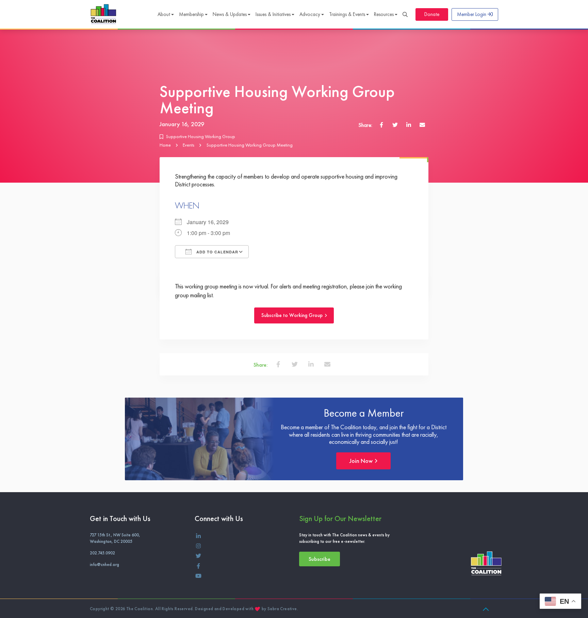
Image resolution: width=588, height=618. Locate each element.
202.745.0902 (102, 553)
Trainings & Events (347, 14)
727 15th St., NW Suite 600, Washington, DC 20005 (115, 538)
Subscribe (319, 559)
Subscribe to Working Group (292, 315)
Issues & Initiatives (273, 14)
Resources (384, 14)
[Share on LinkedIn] (409, 124)
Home (165, 145)
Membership (191, 14)
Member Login (472, 14)
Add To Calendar (216, 251)
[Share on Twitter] (395, 124)
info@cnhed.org (104, 564)
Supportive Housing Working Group (200, 136)
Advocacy (309, 14)
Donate (431, 14)
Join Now (361, 461)
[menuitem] (165, 15)
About (164, 14)
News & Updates (230, 14)
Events (188, 145)
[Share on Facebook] (381, 124)
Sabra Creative (282, 609)
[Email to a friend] (422, 124)
